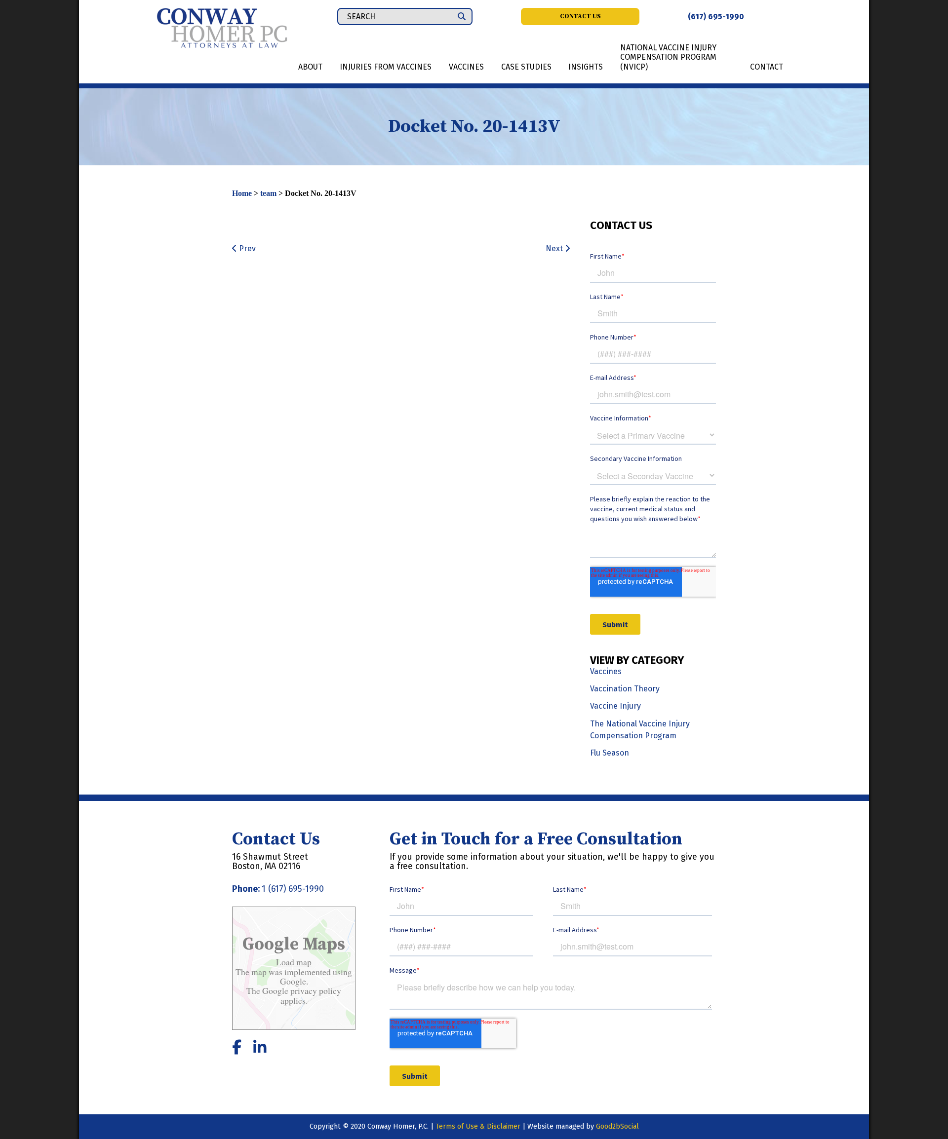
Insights (585, 67)
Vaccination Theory (625, 688)
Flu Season (609, 753)
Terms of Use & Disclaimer (477, 1126)
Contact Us (580, 16)
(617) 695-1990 (716, 16)
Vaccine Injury (615, 706)
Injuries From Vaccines (386, 67)
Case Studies (526, 67)
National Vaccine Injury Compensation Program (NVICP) (668, 57)
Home (242, 193)
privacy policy (314, 990)
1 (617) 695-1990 (293, 889)
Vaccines (466, 67)
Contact (766, 67)
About (310, 67)
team (268, 193)
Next (555, 248)
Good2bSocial (617, 1126)
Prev (246, 248)
